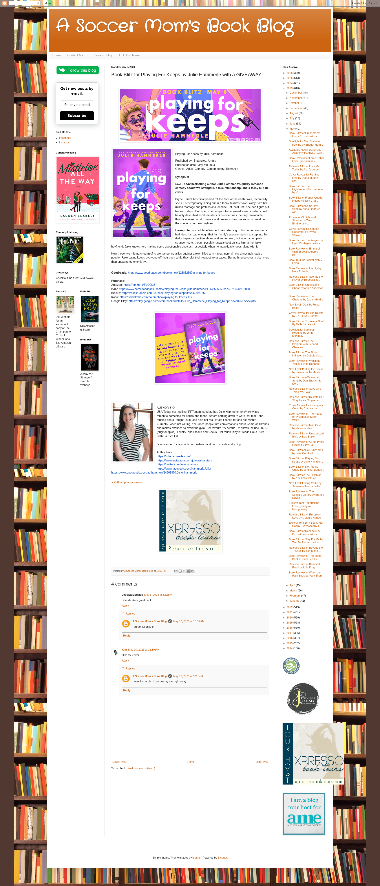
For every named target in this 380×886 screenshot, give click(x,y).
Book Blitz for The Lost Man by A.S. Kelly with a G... (305, 477)
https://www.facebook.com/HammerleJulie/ (184, 468)
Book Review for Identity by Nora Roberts (305, 270)
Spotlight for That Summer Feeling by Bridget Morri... (306, 143)
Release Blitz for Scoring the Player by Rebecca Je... (306, 278)
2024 (290, 83)
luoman (196, 857)
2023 (290, 88)
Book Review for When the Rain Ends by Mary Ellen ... (305, 575)
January (295, 600)
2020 (290, 617)
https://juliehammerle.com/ (174, 456)
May (292, 128)
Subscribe (77, 116)
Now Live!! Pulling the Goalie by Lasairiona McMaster (306, 371)
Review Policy (103, 55)
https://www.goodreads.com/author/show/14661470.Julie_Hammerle (154, 472)
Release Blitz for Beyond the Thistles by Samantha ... (306, 549)
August (294, 113)
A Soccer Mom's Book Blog (175, 26)
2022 (290, 607)
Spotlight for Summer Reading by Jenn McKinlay (301, 333)
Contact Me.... (77, 55)
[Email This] (176, 571)
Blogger (222, 857)
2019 (290, 622)
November (296, 97)
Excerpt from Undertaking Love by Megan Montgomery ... (304, 506)
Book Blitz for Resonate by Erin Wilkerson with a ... (304, 533)
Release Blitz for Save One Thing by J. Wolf (305, 390)
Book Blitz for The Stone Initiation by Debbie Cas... (306, 354)
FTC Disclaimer (130, 55)
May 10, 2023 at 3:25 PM (188, 676)
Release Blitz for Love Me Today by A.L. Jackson (304, 168)
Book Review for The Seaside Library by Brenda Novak (306, 494)
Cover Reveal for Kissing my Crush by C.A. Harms (306, 407)
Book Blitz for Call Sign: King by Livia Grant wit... (306, 451)
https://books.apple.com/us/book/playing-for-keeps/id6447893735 (163, 293)
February (295, 595)
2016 (290, 638)
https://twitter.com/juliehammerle (177, 464)
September (296, 108)
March (294, 590)
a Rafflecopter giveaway (126, 482)
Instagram (65, 142)
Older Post (262, 761)
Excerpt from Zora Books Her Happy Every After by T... (306, 524)
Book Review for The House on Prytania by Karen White (305, 417)
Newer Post (119, 761)
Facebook (65, 137)
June (293, 123)
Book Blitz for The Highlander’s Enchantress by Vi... (306, 189)
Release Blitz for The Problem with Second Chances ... (303, 344)
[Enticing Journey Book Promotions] (303, 714)
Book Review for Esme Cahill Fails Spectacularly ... (306, 160)
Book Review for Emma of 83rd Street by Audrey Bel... (304, 252)
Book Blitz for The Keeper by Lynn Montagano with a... (306, 242)
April (293, 585)
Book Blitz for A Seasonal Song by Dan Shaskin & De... (305, 380)
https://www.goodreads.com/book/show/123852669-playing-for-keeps (171, 272)
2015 (290, 643)
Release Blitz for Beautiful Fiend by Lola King (304, 566)
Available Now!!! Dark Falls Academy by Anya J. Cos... (306, 151)
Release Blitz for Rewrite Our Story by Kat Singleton (306, 399)
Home (56, 55)
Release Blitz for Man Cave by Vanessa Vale (305, 427)
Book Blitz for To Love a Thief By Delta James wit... (306, 323)
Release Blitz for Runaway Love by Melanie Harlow (305, 516)
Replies (130, 613)
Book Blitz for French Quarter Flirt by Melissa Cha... (306, 199)
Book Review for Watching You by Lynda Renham (304, 362)
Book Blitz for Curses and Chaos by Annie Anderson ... (306, 288)
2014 (290, 648)
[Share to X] (184, 571)
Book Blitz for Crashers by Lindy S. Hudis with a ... (304, 135)
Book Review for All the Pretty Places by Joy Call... (306, 443)
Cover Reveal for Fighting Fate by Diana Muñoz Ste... (304, 178)
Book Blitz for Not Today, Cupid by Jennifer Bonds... (306, 468)
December (296, 92)
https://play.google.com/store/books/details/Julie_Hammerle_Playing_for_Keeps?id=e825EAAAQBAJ (193, 301)
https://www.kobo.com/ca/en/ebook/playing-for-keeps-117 (156, 297)
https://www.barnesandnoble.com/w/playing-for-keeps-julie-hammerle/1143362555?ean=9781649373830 (184, 289)
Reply (125, 605)
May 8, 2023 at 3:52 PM (158, 594)
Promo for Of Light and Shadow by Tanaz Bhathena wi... (302, 220)
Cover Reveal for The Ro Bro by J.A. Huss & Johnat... (306, 314)
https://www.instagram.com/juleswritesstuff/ (184, 460)
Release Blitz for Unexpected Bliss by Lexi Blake (306, 435)
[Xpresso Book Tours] (313, 783)
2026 (290, 72)
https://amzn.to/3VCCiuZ (139, 284)
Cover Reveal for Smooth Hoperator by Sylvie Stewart (304, 232)
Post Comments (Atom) (141, 768)
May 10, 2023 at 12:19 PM (143, 649)
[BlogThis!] (180, 571)
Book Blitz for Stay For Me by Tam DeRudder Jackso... (306, 541)
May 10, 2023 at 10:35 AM (188, 621)
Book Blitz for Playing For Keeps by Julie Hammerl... (306, 460)
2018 (290, 627)
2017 (290, 633)
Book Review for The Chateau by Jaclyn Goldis (306, 298)
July (292, 118)
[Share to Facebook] (188, 571)
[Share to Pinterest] (192, 571)
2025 (290, 78)
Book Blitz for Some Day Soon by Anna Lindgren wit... (304, 209)
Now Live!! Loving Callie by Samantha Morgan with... (305, 485)
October (295, 103)
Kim (124, 649)
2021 (290, 612)
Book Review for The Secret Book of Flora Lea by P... (305, 557)
